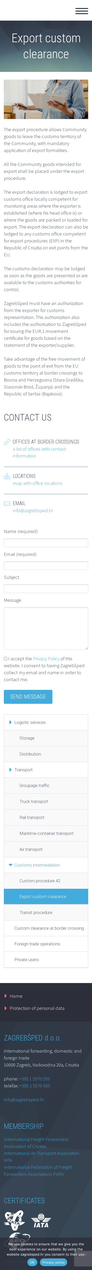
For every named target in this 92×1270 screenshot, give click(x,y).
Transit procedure (35, 912)
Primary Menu (81, 11)
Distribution (30, 754)
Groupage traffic (34, 785)
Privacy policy (53, 1262)
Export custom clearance (42, 896)
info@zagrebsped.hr (33, 510)
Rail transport (31, 817)
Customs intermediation (37, 865)
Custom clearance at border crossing (49, 928)
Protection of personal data (37, 1008)
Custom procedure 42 (39, 880)
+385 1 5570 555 (34, 1079)
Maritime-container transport (46, 833)
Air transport (31, 849)
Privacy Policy (46, 658)
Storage (26, 738)
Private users (26, 959)
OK (32, 1262)
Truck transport (33, 801)
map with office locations (37, 483)
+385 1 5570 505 (34, 1085)
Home (16, 996)
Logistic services (30, 722)
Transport (23, 769)
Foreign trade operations (37, 943)
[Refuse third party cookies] (85, 1253)
